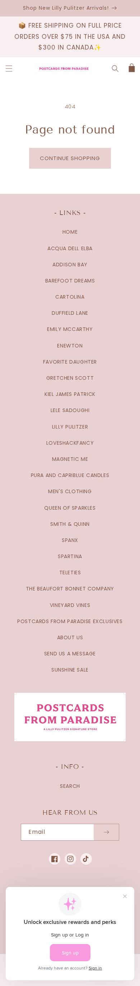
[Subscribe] (106, 832)
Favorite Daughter (70, 361)
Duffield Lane (70, 313)
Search (70, 786)
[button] (9, 68)
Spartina (70, 556)
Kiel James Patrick (70, 394)
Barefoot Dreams (70, 280)
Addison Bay (70, 264)
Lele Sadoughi (70, 410)
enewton (70, 345)
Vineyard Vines (70, 605)
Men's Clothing (70, 491)
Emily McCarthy (70, 329)
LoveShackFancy (70, 443)
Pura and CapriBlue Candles (70, 475)
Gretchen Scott (70, 378)
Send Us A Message (70, 653)
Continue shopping (70, 158)
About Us (70, 637)
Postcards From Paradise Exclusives (69, 621)
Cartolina (69, 296)
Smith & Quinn (70, 524)
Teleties (70, 572)
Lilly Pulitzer (70, 426)
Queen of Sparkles (69, 507)
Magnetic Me (70, 459)
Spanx (70, 540)
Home (70, 231)
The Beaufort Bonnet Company (70, 588)
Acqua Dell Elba (70, 248)
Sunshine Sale (70, 669)
